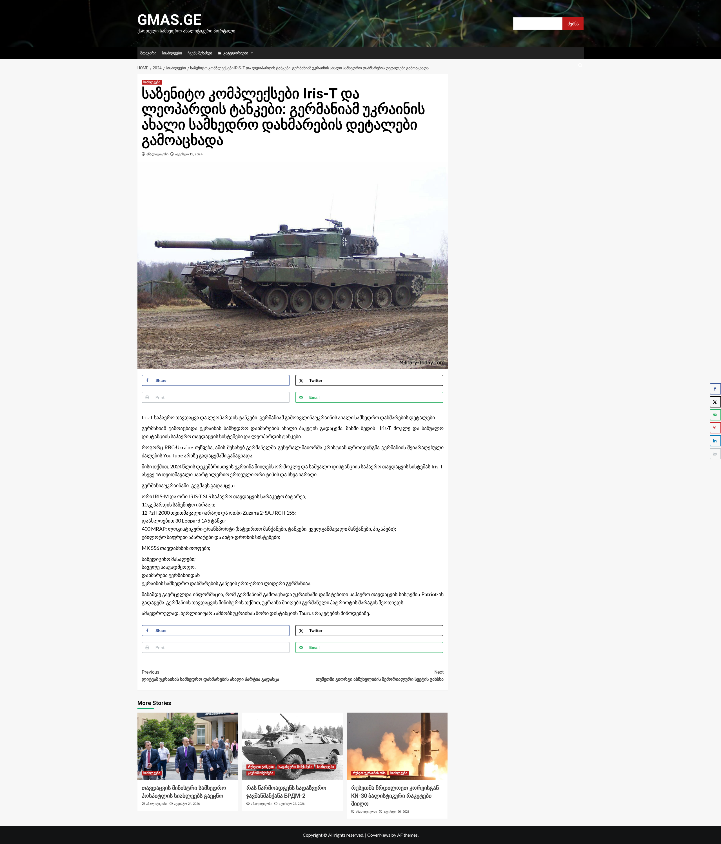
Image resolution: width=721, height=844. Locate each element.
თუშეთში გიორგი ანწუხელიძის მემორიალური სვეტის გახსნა (380, 675)
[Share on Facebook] (715, 389)
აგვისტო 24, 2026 (187, 804)
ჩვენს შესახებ (200, 52)
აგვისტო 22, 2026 (291, 804)
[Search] (580, 65)
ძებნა (573, 23)
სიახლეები (172, 52)
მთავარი (148, 52)
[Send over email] (715, 414)
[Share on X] (715, 401)
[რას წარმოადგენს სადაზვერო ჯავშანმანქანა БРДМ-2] (292, 746)
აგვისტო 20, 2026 (396, 812)
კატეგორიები (235, 52)
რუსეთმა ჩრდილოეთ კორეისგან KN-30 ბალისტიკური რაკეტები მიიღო (395, 795)
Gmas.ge (169, 19)
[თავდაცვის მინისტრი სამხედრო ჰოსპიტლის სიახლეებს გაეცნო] (187, 746)
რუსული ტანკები (261, 767)
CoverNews (378, 835)
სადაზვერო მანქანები (295, 767)
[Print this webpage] (715, 453)
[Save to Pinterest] (715, 427)
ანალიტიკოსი (157, 154)
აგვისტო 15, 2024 (188, 154)
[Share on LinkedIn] (715, 440)
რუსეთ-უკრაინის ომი (369, 773)
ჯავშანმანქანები (260, 773)
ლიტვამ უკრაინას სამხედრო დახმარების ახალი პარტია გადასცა (210, 675)
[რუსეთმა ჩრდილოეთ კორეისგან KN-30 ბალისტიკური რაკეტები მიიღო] (397, 746)
